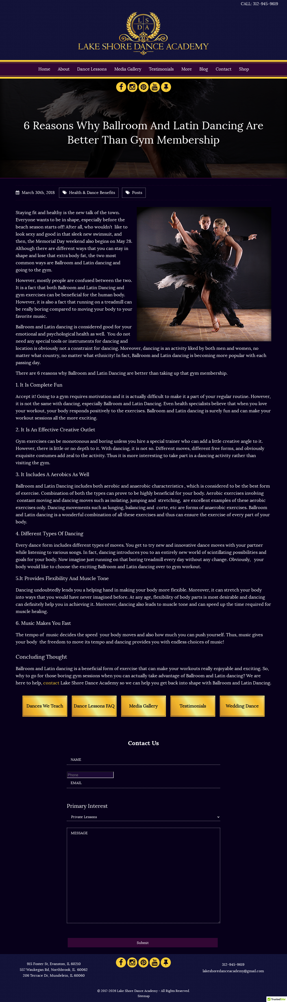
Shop (244, 69)
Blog (203, 69)
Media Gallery (127, 69)
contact (50, 683)
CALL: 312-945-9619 (259, 4)
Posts (137, 193)
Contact (223, 69)
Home (44, 69)
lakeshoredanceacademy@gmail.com (233, 971)
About (64, 69)
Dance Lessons (92, 69)
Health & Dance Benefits (92, 193)
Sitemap (144, 996)
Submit (143, 943)
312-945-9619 (233, 964)
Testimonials (161, 69)
